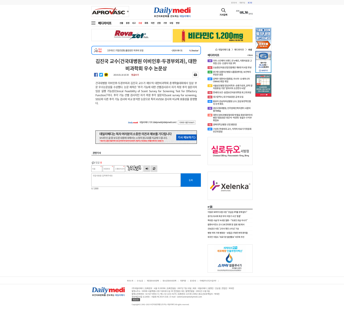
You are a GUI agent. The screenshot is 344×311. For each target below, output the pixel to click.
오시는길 (140, 280)
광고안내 (234, 2)
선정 (159, 22)
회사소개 (130, 280)
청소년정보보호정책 (169, 280)
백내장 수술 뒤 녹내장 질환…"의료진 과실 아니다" (228, 220)
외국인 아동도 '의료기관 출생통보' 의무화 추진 (226, 236)
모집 (171, 22)
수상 (140, 22)
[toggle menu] (93, 22)
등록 (191, 180)
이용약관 (183, 280)
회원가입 (242, 2)
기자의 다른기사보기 (186, 122)
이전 (153, 22)
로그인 (250, 2)
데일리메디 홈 (224, 49)
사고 (134, 22)
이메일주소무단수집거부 (208, 280)
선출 (121, 22)
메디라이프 (104, 23)
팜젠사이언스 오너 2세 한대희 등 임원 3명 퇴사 (226, 224)
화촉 (146, 22)
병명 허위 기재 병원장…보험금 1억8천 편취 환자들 (228, 232)
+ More (250, 55)
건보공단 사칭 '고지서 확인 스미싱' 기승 (223, 228)
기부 (165, 22)
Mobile (136, 299)
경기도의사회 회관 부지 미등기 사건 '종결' (224, 216)
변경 (178, 22)
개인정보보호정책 (153, 280)
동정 (128, 22)
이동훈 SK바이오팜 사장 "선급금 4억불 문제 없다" (227, 212)
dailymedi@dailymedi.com (164, 122)
